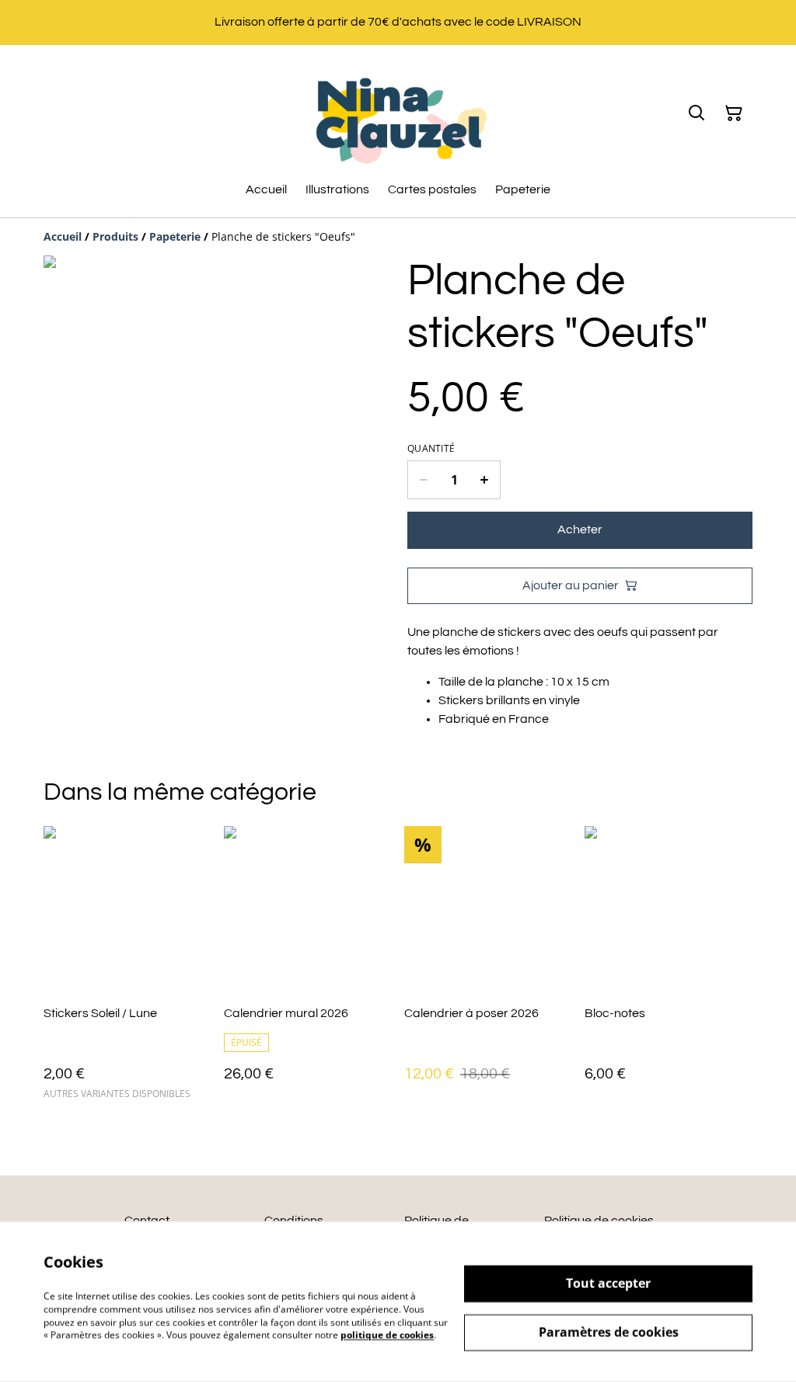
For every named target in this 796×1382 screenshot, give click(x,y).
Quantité (431, 448)
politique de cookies (387, 1335)
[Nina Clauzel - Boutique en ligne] (398, 113)
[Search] (696, 113)
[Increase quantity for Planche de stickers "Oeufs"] (485, 479)
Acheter (579, 529)
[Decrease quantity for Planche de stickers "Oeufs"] (423, 479)
